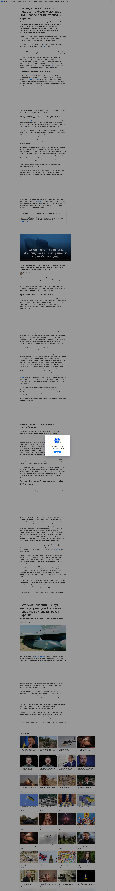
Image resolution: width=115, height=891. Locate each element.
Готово (57, 452)
